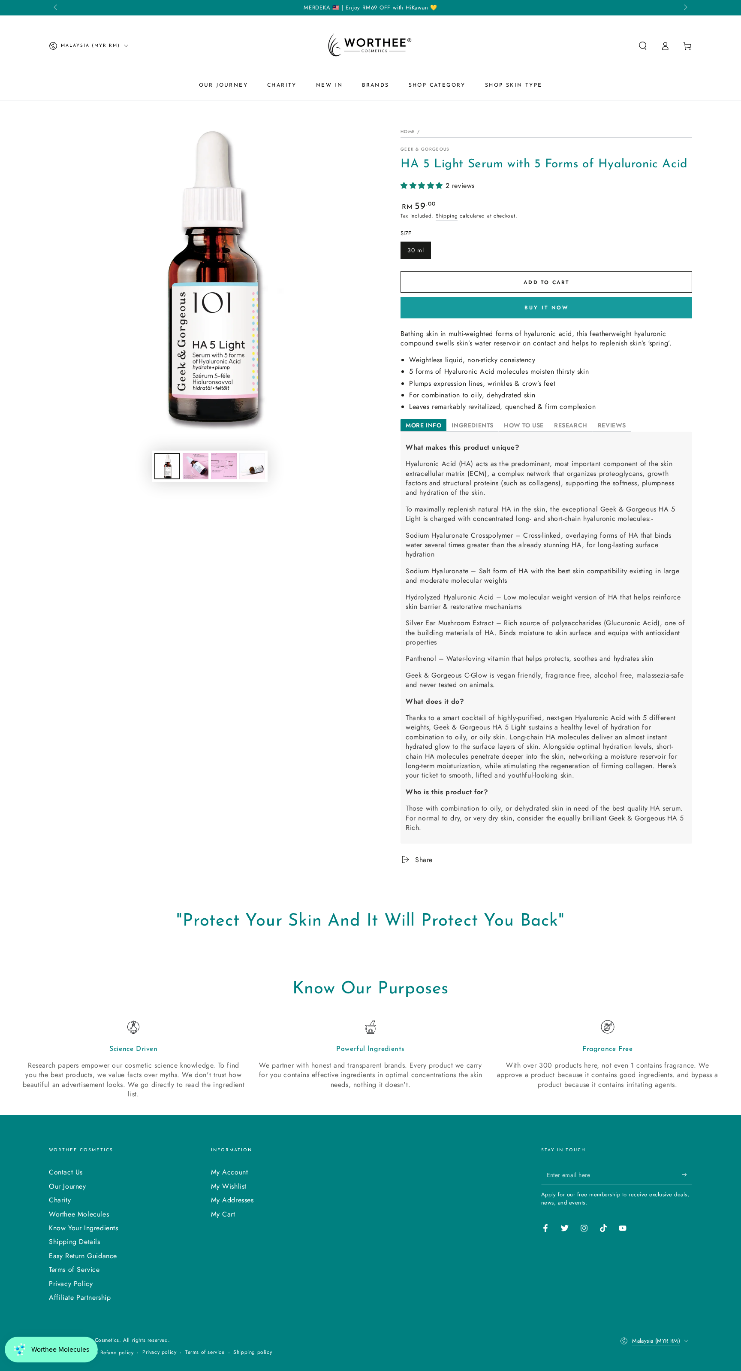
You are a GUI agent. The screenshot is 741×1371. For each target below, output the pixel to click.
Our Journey (67, 1186)
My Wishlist (229, 1186)
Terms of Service (74, 1269)
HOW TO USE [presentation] (524, 425)
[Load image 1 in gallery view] (167, 466)
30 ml (415, 250)
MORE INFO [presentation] (423, 425)
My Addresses (232, 1200)
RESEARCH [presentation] (570, 425)
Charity (60, 1200)
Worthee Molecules (79, 1214)
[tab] (423, 425)
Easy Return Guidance (83, 1256)
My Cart (223, 1214)
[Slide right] (685, 7)
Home (408, 131)
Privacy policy (159, 1352)
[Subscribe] (687, 1174)
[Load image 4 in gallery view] (252, 466)
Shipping (447, 216)
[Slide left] (56, 7)
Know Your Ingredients (83, 1228)
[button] (643, 45)
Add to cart (546, 282)
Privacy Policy (71, 1284)
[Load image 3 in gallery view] (224, 466)
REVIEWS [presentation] (612, 425)
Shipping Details (74, 1242)
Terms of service (205, 1352)
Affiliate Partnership (80, 1297)
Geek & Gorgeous (425, 149)
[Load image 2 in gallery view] (195, 466)
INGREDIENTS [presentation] (473, 425)
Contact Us (66, 1172)
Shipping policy (252, 1352)
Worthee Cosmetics (95, 1340)
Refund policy (117, 1352)
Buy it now (546, 308)
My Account (229, 1172)
